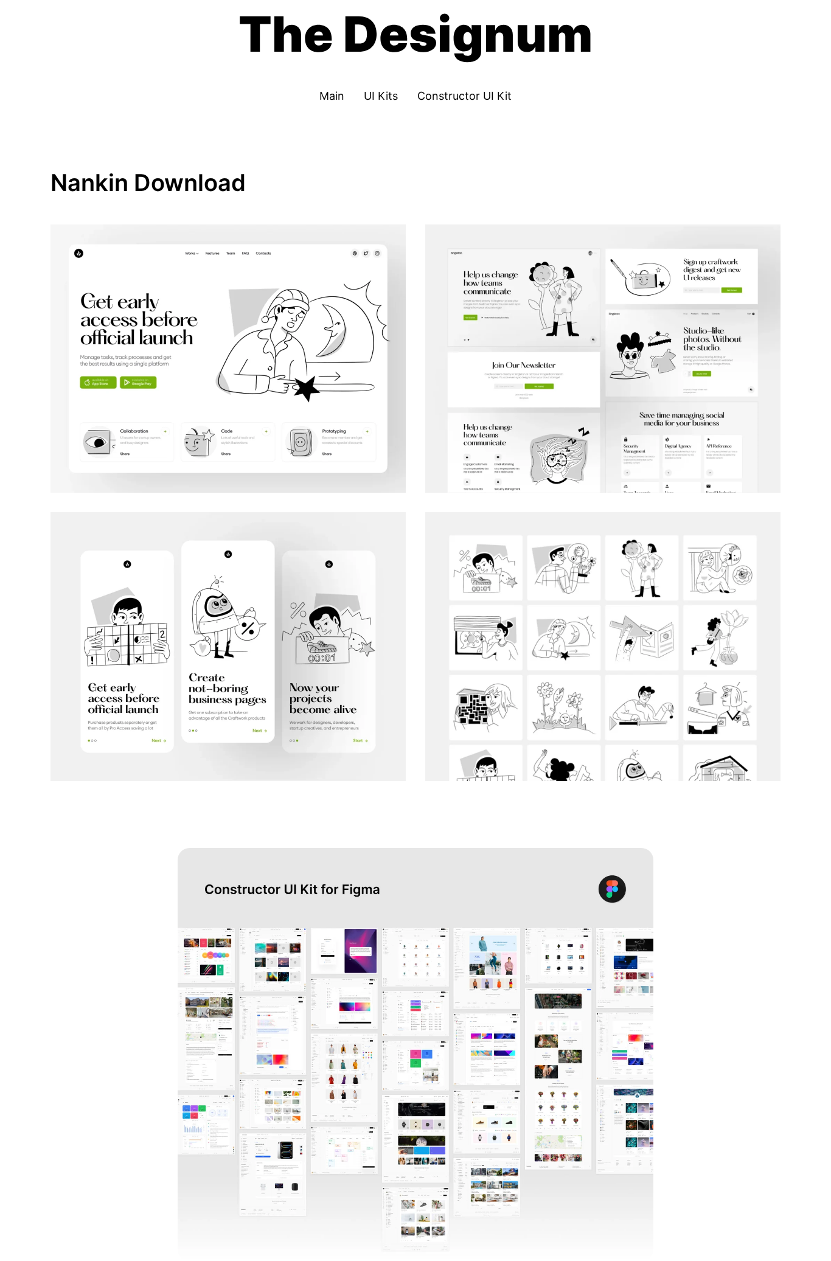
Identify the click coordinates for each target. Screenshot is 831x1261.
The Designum (415, 33)
